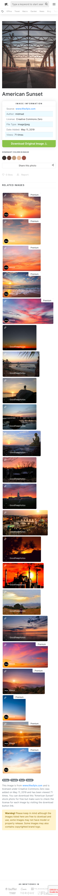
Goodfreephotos (17, 346)
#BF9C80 (14, 158)
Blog (49, 11)
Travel (17, 11)
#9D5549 (24, 158)
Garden (34, 11)
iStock (12, 214)
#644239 (9, 158)
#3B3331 (4, 158)
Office (9, 11)
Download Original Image (27, 143)
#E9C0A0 (19, 158)
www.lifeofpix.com (25, 108)
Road (22, 780)
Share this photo (27, 165)
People (14, 780)
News (42, 11)
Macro (25, 11)
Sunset (29, 780)
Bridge (6, 780)
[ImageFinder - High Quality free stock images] (6, 4)
